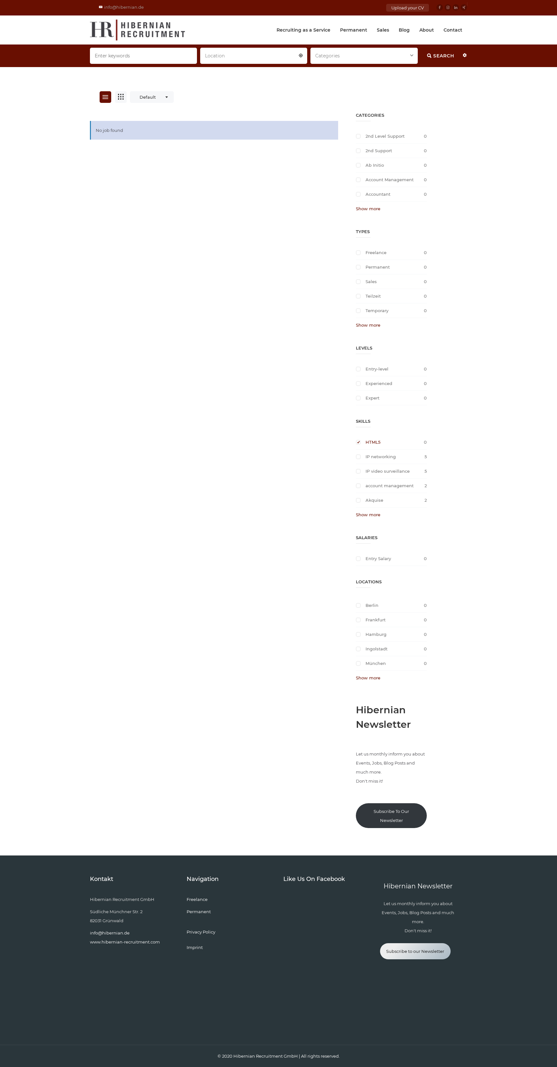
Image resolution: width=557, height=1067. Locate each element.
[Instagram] (448, 7)
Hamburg (376, 634)
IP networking (381, 456)
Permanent (353, 30)
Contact (453, 30)
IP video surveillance (388, 471)
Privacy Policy (201, 931)
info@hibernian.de (124, 7)
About (426, 30)
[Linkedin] (456, 7)
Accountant (378, 194)
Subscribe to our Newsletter (415, 951)
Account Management (390, 179)
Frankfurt (376, 619)
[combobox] (253, 55)
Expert (372, 397)
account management (390, 485)
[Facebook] (439, 7)
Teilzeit (373, 296)
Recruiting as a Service (303, 30)
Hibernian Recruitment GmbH (265, 1056)
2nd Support (379, 150)
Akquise (374, 500)
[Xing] (464, 7)
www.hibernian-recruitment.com (125, 941)
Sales (383, 30)
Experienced (379, 383)
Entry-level (377, 368)
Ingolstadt (376, 648)
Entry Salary (378, 558)
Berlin (372, 605)
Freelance (376, 252)
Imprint (195, 947)
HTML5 (373, 442)
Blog (404, 30)
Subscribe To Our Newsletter (391, 816)
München (376, 663)
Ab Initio (375, 165)
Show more (368, 208)
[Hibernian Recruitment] (138, 29)
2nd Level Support (385, 136)
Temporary (377, 310)
